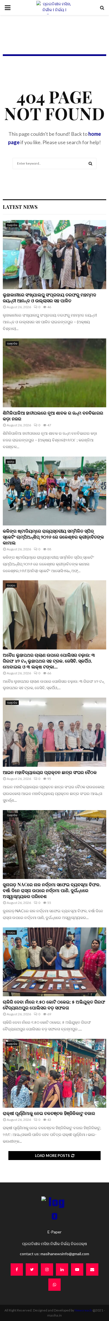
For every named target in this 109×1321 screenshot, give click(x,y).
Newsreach (83, 1310)
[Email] (92, 1269)
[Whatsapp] (54, 1284)
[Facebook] (17, 1269)
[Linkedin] (62, 1269)
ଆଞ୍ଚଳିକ (12, 225)
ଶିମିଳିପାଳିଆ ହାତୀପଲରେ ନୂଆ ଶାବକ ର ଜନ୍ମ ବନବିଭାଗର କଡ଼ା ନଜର (53, 416)
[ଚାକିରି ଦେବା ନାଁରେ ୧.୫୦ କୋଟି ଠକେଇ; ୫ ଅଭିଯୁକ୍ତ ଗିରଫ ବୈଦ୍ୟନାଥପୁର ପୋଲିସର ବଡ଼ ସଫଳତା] (54, 962)
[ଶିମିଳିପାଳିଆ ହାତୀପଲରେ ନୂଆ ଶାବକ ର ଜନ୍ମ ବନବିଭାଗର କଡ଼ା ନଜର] (54, 373)
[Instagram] (47, 1269)
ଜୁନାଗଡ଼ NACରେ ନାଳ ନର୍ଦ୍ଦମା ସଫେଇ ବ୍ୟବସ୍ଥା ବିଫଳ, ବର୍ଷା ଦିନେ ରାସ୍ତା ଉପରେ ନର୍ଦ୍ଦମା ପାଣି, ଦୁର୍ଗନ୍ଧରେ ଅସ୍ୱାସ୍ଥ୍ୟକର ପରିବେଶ (52, 890)
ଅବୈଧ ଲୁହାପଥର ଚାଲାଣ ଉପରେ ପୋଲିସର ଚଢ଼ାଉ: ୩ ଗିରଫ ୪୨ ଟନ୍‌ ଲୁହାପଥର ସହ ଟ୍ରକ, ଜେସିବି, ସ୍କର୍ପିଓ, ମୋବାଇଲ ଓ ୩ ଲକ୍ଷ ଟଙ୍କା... (49, 661)
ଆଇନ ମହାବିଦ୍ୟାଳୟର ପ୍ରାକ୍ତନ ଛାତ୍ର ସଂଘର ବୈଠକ (50, 772)
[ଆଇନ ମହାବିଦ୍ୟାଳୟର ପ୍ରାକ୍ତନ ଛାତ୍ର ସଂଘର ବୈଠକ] (54, 732)
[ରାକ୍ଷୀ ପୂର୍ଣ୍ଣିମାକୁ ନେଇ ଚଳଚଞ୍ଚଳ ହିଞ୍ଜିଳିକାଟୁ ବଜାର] (54, 1073)
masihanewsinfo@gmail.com (65, 1253)
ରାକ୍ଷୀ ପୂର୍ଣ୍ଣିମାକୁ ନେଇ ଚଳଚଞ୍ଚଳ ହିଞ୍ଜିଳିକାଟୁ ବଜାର (49, 1113)
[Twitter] (32, 1269)
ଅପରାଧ (11, 585)
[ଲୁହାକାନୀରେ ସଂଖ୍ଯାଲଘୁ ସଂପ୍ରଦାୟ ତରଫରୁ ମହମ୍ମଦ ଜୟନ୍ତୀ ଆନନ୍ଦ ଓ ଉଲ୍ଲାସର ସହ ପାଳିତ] (54, 254)
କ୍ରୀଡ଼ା (10, 461)
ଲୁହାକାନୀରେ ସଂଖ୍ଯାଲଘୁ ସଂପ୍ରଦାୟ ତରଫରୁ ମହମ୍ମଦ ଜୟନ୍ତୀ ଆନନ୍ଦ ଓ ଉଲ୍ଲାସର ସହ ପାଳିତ (49, 297)
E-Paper (54, 1231)
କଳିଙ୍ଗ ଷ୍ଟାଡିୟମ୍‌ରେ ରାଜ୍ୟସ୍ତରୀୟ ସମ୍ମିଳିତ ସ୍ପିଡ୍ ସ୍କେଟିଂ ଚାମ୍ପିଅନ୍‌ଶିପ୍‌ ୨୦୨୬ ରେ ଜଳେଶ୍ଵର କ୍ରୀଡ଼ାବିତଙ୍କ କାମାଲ (53, 537)
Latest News (20, 207)
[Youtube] (77, 1269)
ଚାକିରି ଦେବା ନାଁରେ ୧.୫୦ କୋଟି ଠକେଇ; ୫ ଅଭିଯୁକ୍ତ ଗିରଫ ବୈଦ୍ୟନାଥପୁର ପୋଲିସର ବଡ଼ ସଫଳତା (54, 1005)
